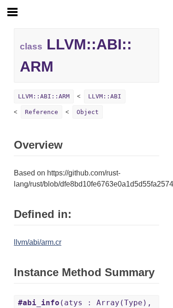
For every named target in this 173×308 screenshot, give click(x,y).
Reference (41, 112)
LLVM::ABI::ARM (44, 96)
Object (88, 112)
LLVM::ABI (104, 96)
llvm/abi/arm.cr (37, 242)
